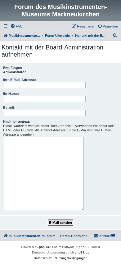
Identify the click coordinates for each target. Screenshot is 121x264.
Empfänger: (12, 68)
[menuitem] (16, 26)
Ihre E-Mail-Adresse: (19, 80)
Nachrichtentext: (16, 121)
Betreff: (9, 107)
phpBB (44, 247)
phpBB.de (82, 252)
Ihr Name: (11, 94)
